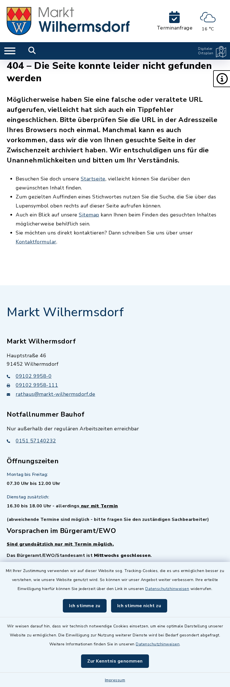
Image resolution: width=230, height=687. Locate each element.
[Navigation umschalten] (10, 50)
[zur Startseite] (68, 21)
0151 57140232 (36, 440)
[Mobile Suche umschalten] (32, 51)
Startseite (93, 178)
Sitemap (89, 214)
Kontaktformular (36, 241)
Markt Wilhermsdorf (65, 312)
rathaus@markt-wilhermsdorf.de (55, 394)
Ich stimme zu (84, 606)
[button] (221, 78)
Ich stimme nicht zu (139, 606)
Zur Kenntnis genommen (115, 661)
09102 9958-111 (37, 385)
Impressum (115, 680)
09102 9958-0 (34, 376)
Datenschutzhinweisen (167, 588)
